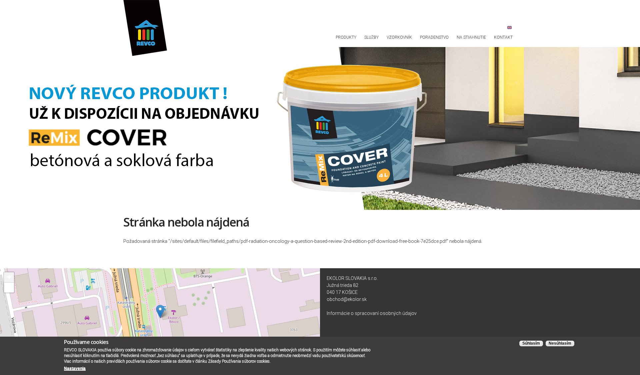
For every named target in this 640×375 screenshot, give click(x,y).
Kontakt (503, 37)
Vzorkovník (399, 37)
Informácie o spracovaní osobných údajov (372, 313)
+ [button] (9, 277)
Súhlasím (531, 343)
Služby (371, 37)
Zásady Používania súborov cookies (239, 361)
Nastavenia (75, 368)
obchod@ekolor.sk (347, 299)
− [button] (9, 287)
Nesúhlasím (560, 343)
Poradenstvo (434, 37)
